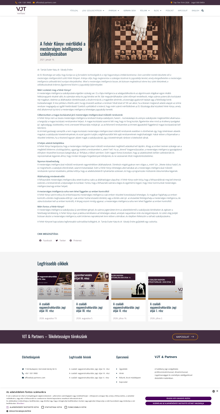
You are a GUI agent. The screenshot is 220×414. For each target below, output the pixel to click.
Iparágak (112, 10)
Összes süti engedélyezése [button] (178, 398)
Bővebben (20, 403)
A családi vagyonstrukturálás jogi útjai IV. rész (52, 307)
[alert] (110, 401)
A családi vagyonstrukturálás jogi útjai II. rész (126, 307)
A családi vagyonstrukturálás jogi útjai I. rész (163, 307)
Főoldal (74, 10)
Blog (156, 10)
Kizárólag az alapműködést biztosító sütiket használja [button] (178, 403)
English (195, 10)
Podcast (170, 10)
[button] (202, 11)
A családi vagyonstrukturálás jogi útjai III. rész (89, 307)
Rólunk (143, 10)
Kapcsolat (182, 10)
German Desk (129, 10)
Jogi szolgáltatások (92, 10)
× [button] (217, 391)
